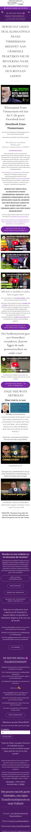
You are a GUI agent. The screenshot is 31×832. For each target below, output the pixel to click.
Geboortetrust (25, 632)
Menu (29, 12)
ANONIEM (10, 693)
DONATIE (5, 562)
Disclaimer (10, 782)
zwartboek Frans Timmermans (19, 216)
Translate (20, 4)
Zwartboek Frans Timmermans (13, 172)
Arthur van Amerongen (23, 178)
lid (16, 560)
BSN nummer (17, 634)
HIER (23, 693)
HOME (21, 784)
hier (17, 562)
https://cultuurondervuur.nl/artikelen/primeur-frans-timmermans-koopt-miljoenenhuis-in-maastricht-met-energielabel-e (15, 221)
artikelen (10, 637)
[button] (2, 12)
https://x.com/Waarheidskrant (19, 821)
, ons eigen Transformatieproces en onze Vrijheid (15, 799)
